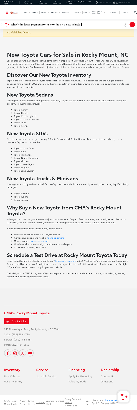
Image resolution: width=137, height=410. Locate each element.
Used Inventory (13, 381)
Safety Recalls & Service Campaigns (73, 402)
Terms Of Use (31, 402)
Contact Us (19, 321)
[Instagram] (15, 352)
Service (42, 369)
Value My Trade (77, 381)
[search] (135, 12)
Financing (76, 369)
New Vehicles (12, 376)
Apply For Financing (80, 376)
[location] (66, 3)
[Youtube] (30, 352)
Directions (107, 381)
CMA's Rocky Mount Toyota (10, 402)
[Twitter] (22, 352)
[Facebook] (7, 352)
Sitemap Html (50, 402)
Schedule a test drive (65, 260)
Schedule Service (46, 376)
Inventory (12, 369)
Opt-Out (87, 402)
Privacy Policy (22, 402)
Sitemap (40, 402)
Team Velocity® (112, 399)
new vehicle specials (39, 240)
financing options (55, 237)
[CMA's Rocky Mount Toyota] (13, 12)
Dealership (110, 369)
